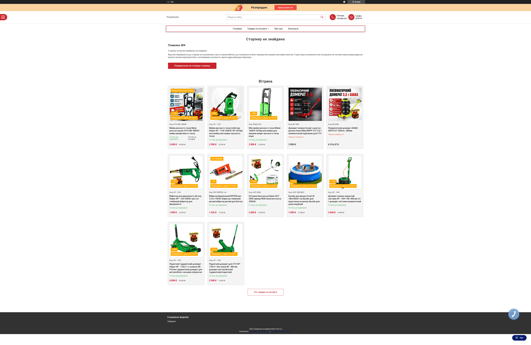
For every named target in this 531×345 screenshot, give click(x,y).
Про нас (278, 28)
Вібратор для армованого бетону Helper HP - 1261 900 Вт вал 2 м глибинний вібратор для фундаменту (185, 200)
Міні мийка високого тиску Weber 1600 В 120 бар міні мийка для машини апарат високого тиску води (265, 132)
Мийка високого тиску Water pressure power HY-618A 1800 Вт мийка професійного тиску (184, 131)
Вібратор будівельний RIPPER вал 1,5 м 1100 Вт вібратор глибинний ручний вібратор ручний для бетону (226, 199)
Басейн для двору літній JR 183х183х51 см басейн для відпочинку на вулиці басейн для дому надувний (304, 200)
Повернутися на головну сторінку (192, 65)
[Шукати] (322, 17)
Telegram (171, 321)
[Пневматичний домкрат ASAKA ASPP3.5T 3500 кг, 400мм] (345, 104)
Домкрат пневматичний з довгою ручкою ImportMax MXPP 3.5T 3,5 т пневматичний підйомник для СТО (305, 131)
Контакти (293, 28)
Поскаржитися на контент (259, 331)
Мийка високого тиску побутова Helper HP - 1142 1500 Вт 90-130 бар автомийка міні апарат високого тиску (226, 132)
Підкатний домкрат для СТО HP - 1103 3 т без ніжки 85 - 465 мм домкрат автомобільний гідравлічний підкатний (225, 268)
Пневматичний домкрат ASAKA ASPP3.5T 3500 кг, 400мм (343, 129)
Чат (521, 338)
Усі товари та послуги (265, 292)
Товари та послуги (257, 28)
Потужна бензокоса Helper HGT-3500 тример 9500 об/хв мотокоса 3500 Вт (265, 199)
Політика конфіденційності (281, 331)
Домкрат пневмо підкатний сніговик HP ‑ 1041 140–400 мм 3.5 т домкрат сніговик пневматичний (344, 199)
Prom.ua (279, 329)
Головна (237, 28)
